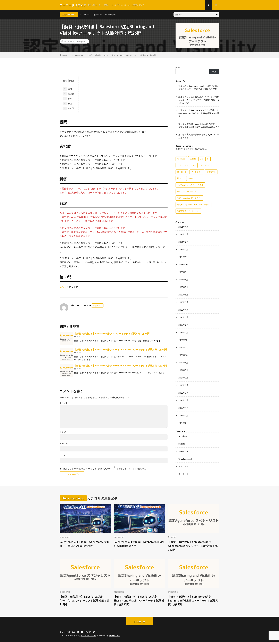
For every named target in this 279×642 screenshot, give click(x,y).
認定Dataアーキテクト (186, 191)
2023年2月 (183, 423)
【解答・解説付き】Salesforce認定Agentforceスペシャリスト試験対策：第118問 (84, 600)
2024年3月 (183, 377)
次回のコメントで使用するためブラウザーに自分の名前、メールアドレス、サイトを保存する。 (103, 469)
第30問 (69, 108)
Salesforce (85, 14)
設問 (68, 88)
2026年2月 (183, 242)
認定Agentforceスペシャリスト (190, 185)
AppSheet (97, 14)
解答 (68, 98)
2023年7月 (183, 393)
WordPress (114, 635)
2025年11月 (183, 257)
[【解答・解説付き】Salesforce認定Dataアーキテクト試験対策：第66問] (66, 338)
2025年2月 (183, 325)
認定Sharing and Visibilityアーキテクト (193, 204)
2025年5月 (183, 302)
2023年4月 (183, 408)
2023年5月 (183, 400)
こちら (63, 286)
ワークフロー (196, 172)
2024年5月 (183, 370)
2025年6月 (183, 294)
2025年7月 (183, 287)
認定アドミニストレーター (188, 211)
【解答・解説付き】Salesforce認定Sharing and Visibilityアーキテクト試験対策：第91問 (193, 600)
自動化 (191, 178)
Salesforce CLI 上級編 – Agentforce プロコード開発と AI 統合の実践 (85, 543)
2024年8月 (183, 362)
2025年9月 (183, 272)
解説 (68, 103)
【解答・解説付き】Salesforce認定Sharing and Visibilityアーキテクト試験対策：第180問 (139, 600)
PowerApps (110, 14)
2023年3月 (183, 415)
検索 (178, 68)
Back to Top (139, 621)
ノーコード (205, 165)
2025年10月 (183, 264)
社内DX (180, 178)
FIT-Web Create (88, 635)
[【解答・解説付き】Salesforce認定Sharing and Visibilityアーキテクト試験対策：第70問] (66, 354)
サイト (63, 455)
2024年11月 (183, 347)
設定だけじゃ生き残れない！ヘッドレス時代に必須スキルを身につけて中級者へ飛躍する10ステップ (198, 99)
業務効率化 (211, 172)
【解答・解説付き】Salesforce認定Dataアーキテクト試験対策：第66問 (112, 333)
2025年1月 (183, 332)
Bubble (193, 159)
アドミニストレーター (186, 165)
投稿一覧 (96, 305)
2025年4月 (183, 310)
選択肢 (69, 93)
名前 (63, 432)
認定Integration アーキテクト (189, 198)
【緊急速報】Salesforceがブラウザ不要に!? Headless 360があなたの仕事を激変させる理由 (198, 113)
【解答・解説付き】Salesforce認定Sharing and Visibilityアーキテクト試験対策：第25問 (120, 365)
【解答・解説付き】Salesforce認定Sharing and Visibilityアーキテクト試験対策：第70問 (120, 349)
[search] (217, 14)
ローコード (182, 172)
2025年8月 (183, 279)
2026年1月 (183, 249)
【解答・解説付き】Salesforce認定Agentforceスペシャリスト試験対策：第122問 (193, 545)
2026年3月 (183, 234)
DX (201, 159)
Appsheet (181, 159)
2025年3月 (183, 317)
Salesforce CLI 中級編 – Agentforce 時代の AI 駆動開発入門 (139, 543)
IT (208, 159)
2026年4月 (183, 227)
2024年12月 (183, 340)
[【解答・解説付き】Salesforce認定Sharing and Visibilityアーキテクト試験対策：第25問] (66, 370)
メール (64, 444)
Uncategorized (81, 41)
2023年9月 (183, 385)
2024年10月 (183, 355)
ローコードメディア (86, 632)
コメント (64, 403)
